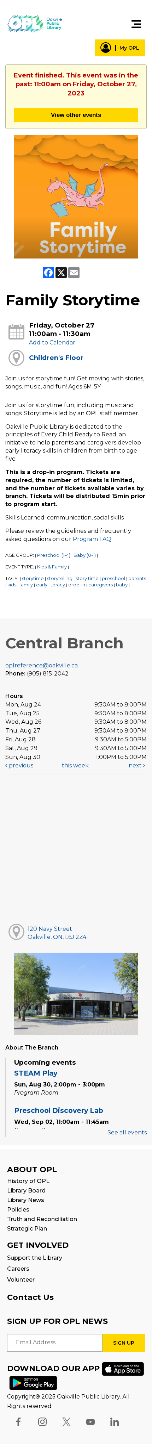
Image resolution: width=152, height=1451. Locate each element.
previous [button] (20, 765)
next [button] (136, 765)
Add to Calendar (52, 342)
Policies (18, 1209)
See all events (127, 1132)
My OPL (129, 48)
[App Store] (123, 1368)
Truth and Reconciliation (42, 1219)
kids (11, 584)
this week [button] (75, 765)
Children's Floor (56, 358)
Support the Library (34, 1257)
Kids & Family (52, 566)
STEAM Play (35, 1073)
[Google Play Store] (33, 1382)
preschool (113, 578)
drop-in (76, 584)
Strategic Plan (27, 1228)
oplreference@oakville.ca (41, 665)
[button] (136, 24)
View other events (76, 114)
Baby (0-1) (85, 555)
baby (122, 584)
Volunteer (21, 1279)
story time (87, 578)
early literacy (50, 584)
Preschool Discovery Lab (58, 1110)
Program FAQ (92, 539)
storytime (33, 578)
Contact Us (30, 1297)
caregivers (100, 584)
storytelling (59, 578)
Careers (18, 1268)
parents (137, 578)
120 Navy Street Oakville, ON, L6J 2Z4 (57, 933)
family (26, 584)
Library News (25, 1200)
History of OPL (28, 1181)
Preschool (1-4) (53, 555)
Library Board (26, 1190)
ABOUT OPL (32, 1169)
